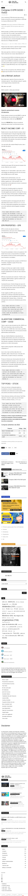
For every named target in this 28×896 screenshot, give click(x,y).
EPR (6, 447)
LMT (13, 613)
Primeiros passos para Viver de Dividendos (13, 527)
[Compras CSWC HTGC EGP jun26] (4, 481)
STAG (10, 631)
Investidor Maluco (6, 694)
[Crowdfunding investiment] (5, 794)
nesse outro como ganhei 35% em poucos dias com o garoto (12, 26)
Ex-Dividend (7, 648)
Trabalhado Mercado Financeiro (9, 696)
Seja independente (6, 708)
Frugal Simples (5, 712)
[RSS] (2, 877)
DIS (14, 604)
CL (10, 604)
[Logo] (13, 2)
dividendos (8, 606)
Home (2, 5)
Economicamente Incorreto (8, 683)
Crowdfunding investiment (16, 793)
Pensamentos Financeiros (8, 681)
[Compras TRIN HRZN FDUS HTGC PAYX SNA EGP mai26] (4, 487)
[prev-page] (2, 493)
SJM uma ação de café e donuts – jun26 (9, 838)
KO (8, 613)
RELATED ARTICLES (6, 469)
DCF (9, 170)
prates (4, 629)
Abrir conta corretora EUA (15, 802)
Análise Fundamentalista (15, 794)
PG (3, 626)
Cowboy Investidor (6, 700)
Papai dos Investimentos (7, 710)
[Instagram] (2, 875)
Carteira (5, 529)
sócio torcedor (21, 202)
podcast (13, 626)
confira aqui (18, 399)
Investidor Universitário (7, 706)
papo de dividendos (9, 624)
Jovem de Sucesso (6, 692)
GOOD (9, 447)
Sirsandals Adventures (7, 716)
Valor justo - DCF (8, 655)
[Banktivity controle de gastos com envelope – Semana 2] (5, 785)
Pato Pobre (4, 685)
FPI (16, 609)
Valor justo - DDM (8, 659)
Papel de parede (6, 622)
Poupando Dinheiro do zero (8, 702)
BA (22, 602)
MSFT (4, 617)
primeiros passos (13, 629)
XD (3, 539)
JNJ (4, 613)
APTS (17, 602)
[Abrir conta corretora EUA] (5, 803)
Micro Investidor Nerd (7, 704)
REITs (4, 631)
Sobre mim (5, 536)
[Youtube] (2, 881)
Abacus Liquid (5, 679)
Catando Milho (5, 698)
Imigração (10, 611)
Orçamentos (6, 534)
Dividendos (5, 532)
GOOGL (4, 611)
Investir (6, 5)
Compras (11, 5)
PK (7, 626)
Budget (5, 604)
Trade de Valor (7, 633)
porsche (19, 626)
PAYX (20, 624)
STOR (15, 447)
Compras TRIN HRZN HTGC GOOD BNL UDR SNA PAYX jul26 (13, 829)
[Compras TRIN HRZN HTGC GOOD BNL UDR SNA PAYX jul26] (4, 474)
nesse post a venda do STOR (13, 24)
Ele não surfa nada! (6, 687)
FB (8, 609)
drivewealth (19, 606)
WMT (20, 635)
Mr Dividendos (5, 689)
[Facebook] (2, 874)
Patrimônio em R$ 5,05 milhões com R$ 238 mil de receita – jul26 (13, 818)
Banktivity (12, 786)
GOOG (21, 609)
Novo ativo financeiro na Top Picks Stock (21, 462)
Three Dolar (4, 718)
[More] (16, 453)
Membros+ (7, 615)
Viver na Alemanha (11, 635)
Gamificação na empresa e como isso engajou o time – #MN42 (7, 463)
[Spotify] (2, 878)
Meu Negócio (18, 615)
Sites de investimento (9, 662)
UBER (22, 633)
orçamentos (10, 620)
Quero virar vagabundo (7, 714)
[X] (2, 880)
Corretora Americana (14, 803)
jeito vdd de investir (19, 611)
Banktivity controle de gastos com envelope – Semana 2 (17, 784)
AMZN (11, 602)
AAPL (4, 602)
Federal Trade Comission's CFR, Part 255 (17, 757)
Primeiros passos (8, 651)
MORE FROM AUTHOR (17, 469)
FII (11, 609)
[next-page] (4, 493)
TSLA (16, 633)
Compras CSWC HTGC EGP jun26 (17, 479)
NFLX (8, 617)
